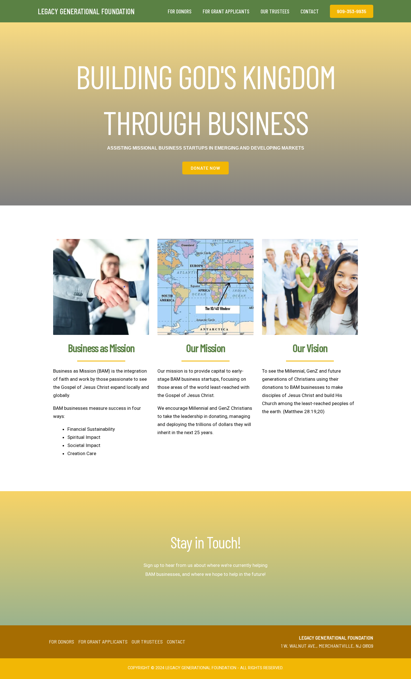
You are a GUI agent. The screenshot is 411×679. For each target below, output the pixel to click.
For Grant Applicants (102, 641)
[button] (351, 11)
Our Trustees (147, 641)
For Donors (61, 641)
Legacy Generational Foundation (86, 11)
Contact (176, 641)
